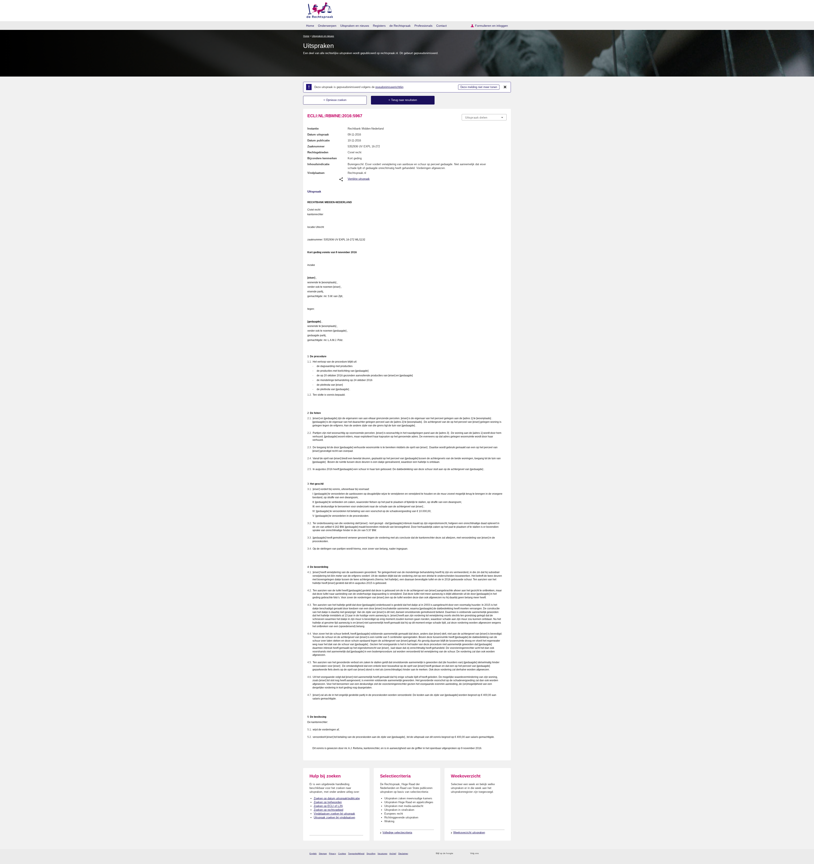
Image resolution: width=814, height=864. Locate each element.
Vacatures (382, 853)
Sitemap (323, 853)
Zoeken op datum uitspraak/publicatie (337, 798)
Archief (392, 853)
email (462, 853)
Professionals (423, 25)
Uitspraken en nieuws (354, 25)
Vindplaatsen (316, 172)
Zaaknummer (316, 146)
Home (310, 25)
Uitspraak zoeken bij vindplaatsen (334, 817)
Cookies (342, 853)
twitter (482, 853)
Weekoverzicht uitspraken (469, 832)
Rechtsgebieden (317, 152)
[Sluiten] (505, 87)
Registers (379, 25)
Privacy (332, 853)
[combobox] (484, 117)
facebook (488, 853)
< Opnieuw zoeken (334, 100)
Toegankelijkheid (356, 853)
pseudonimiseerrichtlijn (389, 87)
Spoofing (371, 853)
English (313, 853)
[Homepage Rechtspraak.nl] (318, 9)
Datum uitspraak (318, 134)
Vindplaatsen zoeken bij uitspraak (334, 813)
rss (457, 853)
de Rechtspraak (400, 25)
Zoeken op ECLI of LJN (328, 806)
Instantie (313, 128)
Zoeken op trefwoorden (328, 802)
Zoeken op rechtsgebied (328, 809)
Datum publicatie (318, 140)
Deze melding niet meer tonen (478, 87)
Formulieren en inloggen (491, 25)
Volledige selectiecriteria (397, 832)
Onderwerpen (327, 25)
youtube (504, 853)
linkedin (499, 853)
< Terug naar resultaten (403, 100)
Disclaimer (403, 853)
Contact (441, 25)
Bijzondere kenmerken (322, 158)
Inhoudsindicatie (318, 164)
